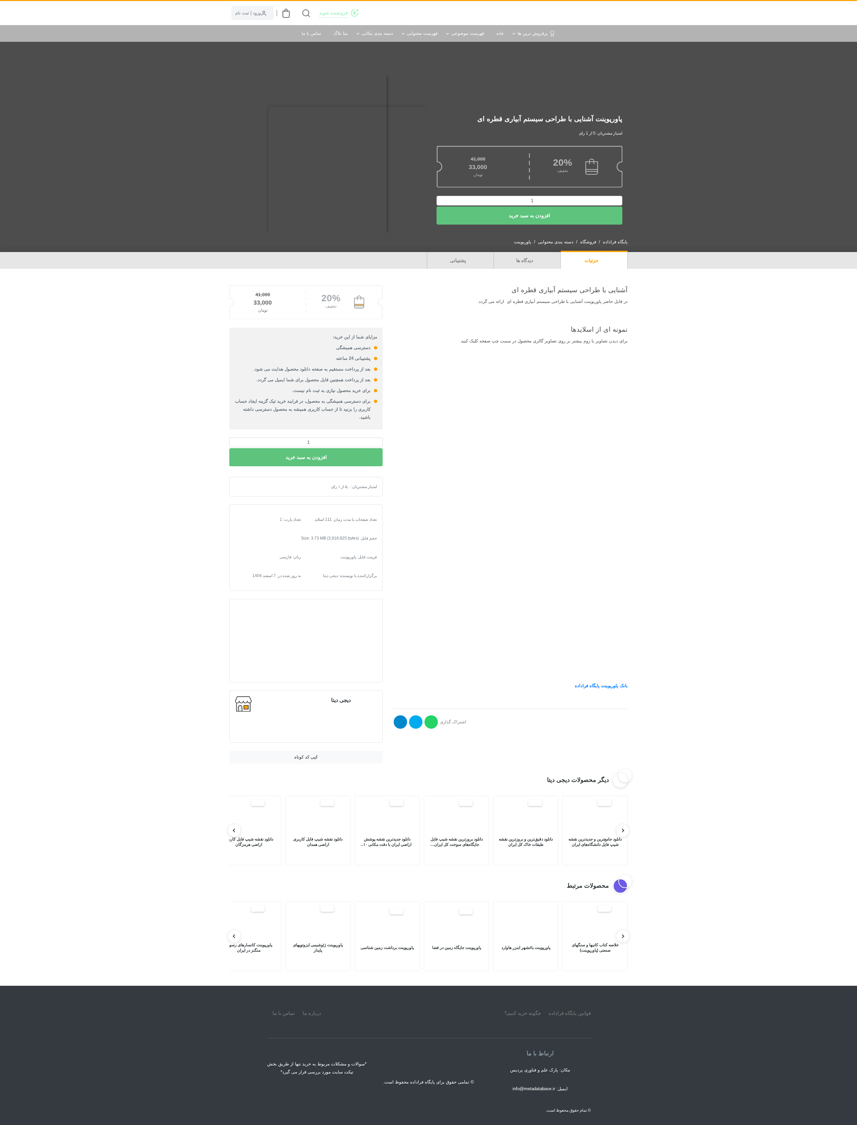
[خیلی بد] (245, 487)
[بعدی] (234, 830)
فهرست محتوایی (422, 33)
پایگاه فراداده (615, 241)
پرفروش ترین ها (533, 33)
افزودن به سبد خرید (529, 215)
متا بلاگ (340, 33)
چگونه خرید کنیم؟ (522, 1013)
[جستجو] (306, 13)
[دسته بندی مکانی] (486, 13)
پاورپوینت (522, 241)
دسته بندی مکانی (377, 33)
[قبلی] (622, 830)
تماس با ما (311, 33)
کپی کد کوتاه (306, 756)
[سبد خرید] (286, 13)
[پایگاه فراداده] (619, 13)
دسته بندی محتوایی (555, 241)
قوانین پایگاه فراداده (570, 1013)
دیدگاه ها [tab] (525, 260)
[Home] (428, 1013)
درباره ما (312, 1013)
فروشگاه (588, 241)
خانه (500, 33)
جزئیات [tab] (592, 260)
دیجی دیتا (341, 700)
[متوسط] (256, 487)
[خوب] (261, 487)
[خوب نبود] (251, 487)
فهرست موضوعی (467, 33)
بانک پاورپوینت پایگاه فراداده (601, 685)
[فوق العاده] (267, 487)
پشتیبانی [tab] (458, 260)
